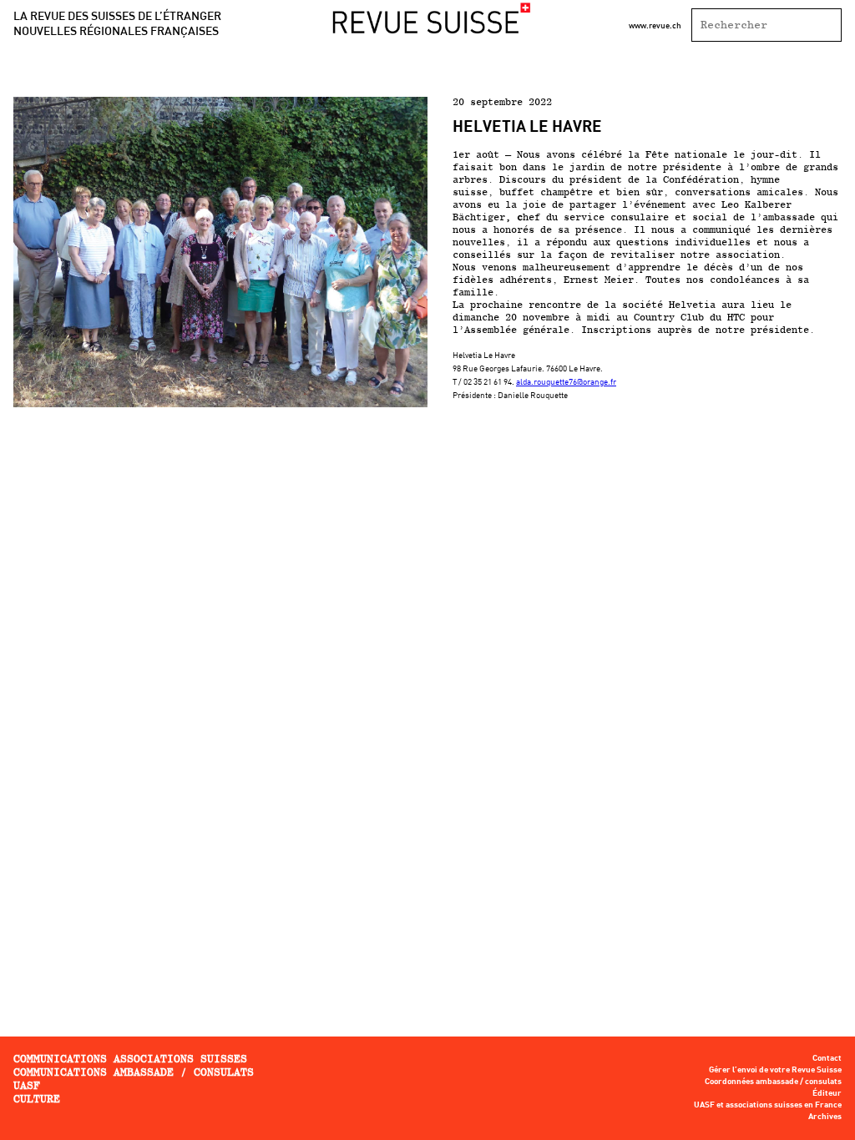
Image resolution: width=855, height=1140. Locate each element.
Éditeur (827, 1093)
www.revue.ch (655, 25)
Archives (825, 1116)
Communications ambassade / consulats (133, 1072)
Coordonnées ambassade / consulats (773, 1081)
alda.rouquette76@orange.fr (566, 381)
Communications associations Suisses (130, 1058)
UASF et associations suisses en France (768, 1105)
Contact (827, 1058)
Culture (36, 1098)
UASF (26, 1085)
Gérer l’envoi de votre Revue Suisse (775, 1070)
